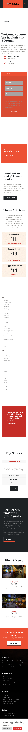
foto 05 (14, 584)
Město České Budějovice (9, 701)
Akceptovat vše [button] (17, 728)
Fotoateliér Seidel (8, 681)
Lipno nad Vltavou (8, 703)
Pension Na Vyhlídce (8, 715)
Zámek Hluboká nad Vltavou (11, 699)
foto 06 (14, 613)
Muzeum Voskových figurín (10, 683)
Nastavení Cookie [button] (7, 728)
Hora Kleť (5, 695)
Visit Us (6, 21)
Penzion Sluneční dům (9, 713)
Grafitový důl (6, 685)
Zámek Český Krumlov (9, 677)
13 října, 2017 (14, 582)
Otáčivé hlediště (7, 679)
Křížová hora (6, 697)
